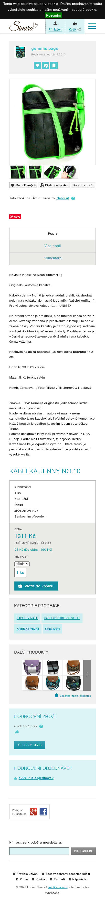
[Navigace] (92, 26)
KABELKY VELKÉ (28, 629)
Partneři (59, 879)
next (87, 675)
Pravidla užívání (27, 874)
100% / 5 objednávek (36, 778)
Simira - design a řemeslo (24, 27)
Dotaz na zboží (83, 185)
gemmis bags (44, 48)
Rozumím (53, 15)
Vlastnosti (52, 245)
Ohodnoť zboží (30, 745)
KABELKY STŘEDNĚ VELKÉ (62, 618)
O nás (24, 879)
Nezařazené (52, 629)
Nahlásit (62, 198)
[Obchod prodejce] (54, 65)
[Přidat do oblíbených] (37, 65)
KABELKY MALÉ (27, 618)
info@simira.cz (58, 887)
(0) (75, 29)
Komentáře (52, 258)
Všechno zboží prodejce (75, 696)
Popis (52, 233)
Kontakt (41, 879)
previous (18, 675)
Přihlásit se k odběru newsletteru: (35, 842)
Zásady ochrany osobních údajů (68, 874)
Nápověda (79, 879)
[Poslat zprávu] (45, 65)
